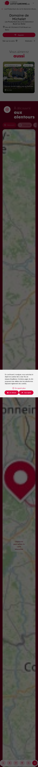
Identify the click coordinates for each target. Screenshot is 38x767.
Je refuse (12, 392)
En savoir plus (20, 388)
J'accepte (27, 392)
